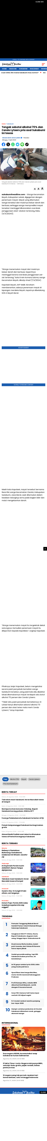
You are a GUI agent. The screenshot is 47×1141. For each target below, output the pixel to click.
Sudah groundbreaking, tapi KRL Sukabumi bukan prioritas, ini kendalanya (24, 956)
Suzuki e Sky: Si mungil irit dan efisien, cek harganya (14, 892)
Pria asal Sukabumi (10, 784)
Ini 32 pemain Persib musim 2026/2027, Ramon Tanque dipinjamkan (13, 868)
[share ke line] (22, 146)
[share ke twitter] (8, 146)
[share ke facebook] (4, 146)
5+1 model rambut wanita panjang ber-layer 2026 (25, 1002)
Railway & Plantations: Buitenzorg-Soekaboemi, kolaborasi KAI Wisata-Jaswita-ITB (15, 853)
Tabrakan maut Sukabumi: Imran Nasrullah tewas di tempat (15, 880)
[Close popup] (45, 549)
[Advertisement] (23, 30)
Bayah (24, 779)
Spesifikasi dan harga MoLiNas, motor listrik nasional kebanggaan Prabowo (25, 974)
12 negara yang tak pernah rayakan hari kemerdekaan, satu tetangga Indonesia (20, 1076)
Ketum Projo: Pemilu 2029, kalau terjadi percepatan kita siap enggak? (15, 905)
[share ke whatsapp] (13, 146)
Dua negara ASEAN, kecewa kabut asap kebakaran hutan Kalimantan (20, 1054)
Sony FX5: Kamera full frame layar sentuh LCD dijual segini (25, 994)
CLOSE (43, 1092)
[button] (34, 189)
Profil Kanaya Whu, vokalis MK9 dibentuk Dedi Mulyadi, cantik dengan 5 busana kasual (24, 985)
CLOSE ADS (40, 2)
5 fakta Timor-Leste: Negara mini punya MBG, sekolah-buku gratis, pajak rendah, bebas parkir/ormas (23, 1065)
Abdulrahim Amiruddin (11, 138)
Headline (13, 69)
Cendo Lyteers (34, 779)
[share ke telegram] (18, 146)
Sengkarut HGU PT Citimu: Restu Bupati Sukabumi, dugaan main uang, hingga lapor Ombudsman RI (25, 936)
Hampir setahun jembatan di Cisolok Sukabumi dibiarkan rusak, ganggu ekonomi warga (26, 1011)
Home (4, 69)
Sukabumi (23, 69)
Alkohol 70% (14, 779)
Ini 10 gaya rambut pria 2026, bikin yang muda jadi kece (25, 965)
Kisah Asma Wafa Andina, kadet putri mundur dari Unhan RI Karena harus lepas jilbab (25, 946)
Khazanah (34, 69)
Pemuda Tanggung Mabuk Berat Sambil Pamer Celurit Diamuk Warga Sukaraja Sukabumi (26, 925)
